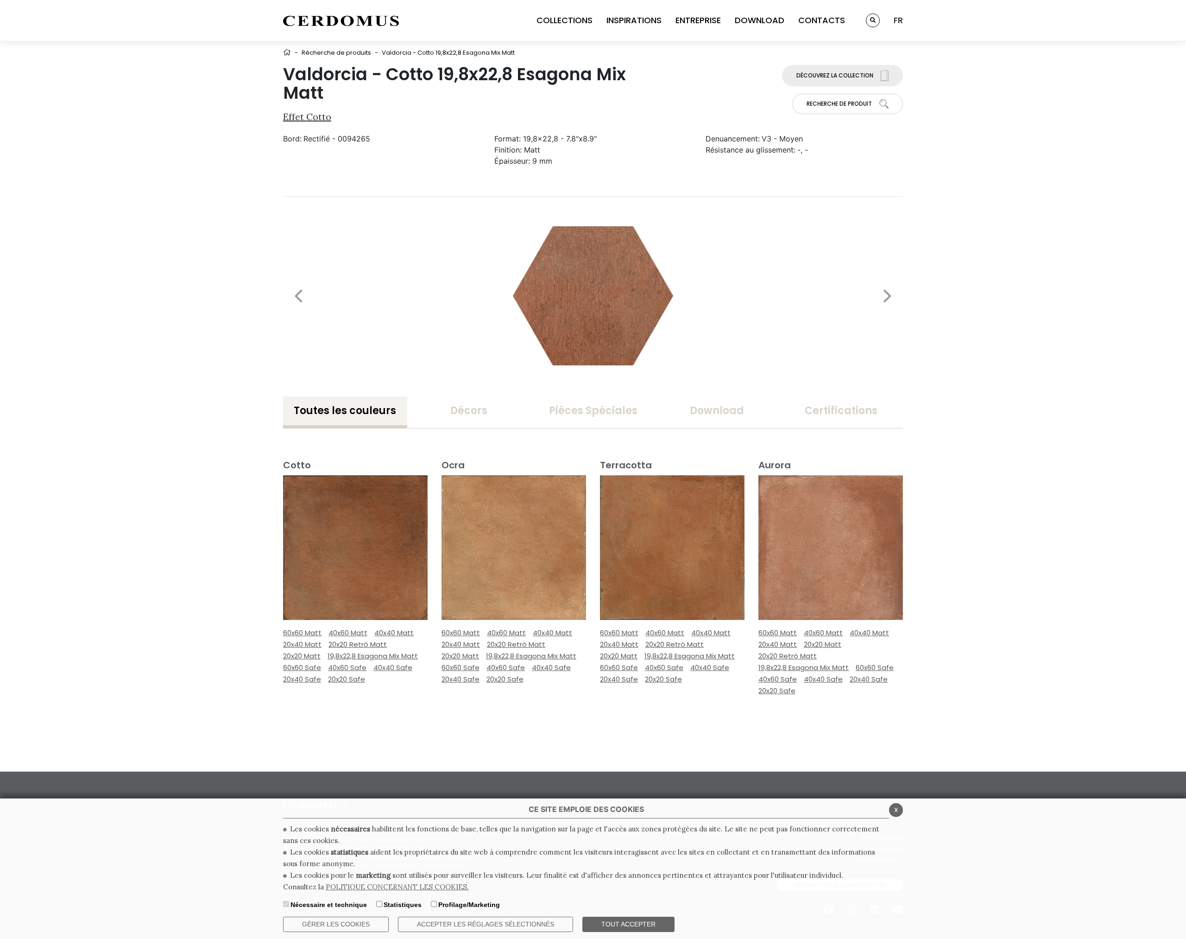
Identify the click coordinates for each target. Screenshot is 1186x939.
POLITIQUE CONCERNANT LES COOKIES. (397, 886)
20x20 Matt (302, 656)
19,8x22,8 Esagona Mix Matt (373, 656)
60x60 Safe (302, 667)
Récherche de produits (336, 52)
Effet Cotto (307, 116)
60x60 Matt (302, 633)
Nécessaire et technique (328, 904)
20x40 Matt (302, 644)
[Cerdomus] (341, 20)
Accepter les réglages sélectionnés (485, 924)
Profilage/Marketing (469, 904)
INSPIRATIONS (634, 20)
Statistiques (403, 904)
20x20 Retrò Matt (357, 644)
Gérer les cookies (336, 924)
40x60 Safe (347, 667)
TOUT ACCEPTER (628, 924)
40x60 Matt (347, 633)
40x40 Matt (394, 633)
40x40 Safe (392, 667)
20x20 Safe (346, 679)
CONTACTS (821, 20)
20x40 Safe (302, 679)
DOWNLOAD (759, 20)
